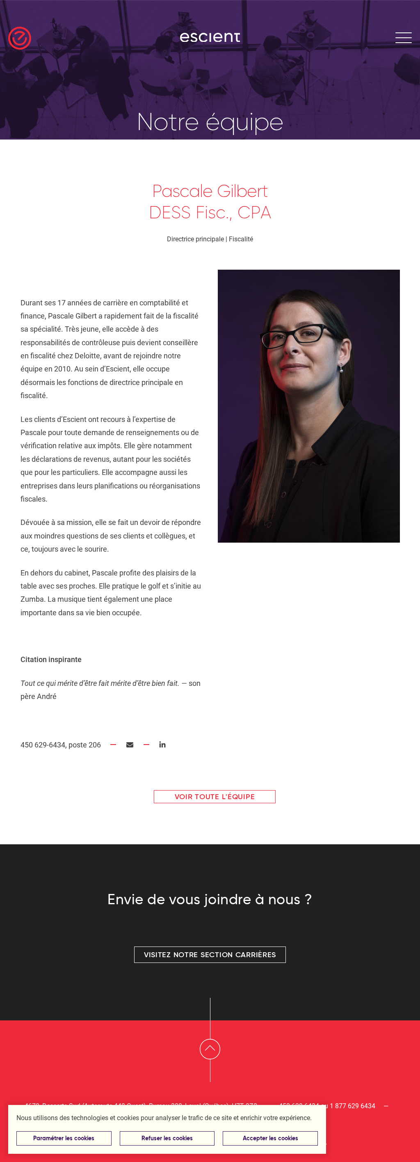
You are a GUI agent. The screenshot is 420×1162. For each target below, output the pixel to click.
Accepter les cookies (270, 1138)
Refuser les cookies (167, 1138)
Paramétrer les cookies (63, 1138)
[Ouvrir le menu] (403, 38)
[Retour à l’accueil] (19, 38)
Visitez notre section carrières (210, 954)
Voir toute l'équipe (215, 796)
